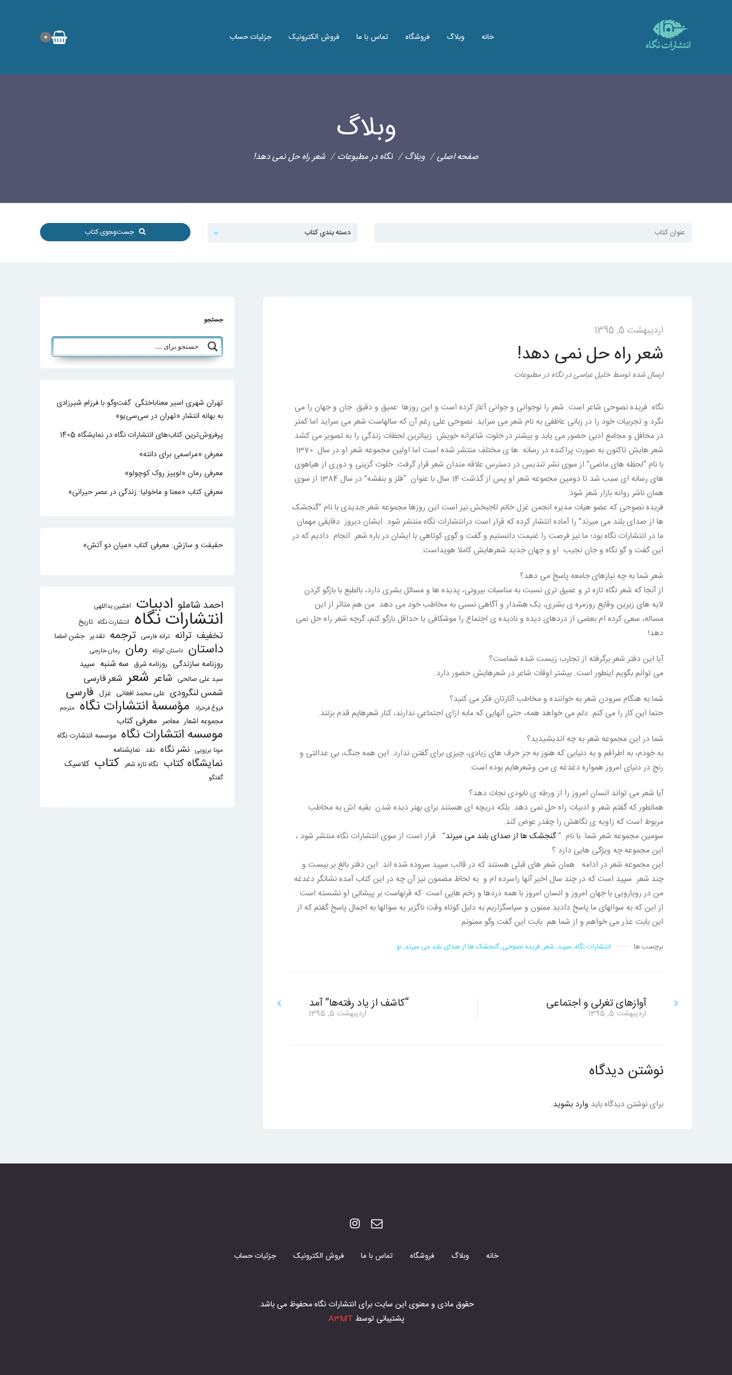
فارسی (80, 693)
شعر (548, 946)
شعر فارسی (102, 678)
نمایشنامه (126, 750)
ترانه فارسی (155, 636)
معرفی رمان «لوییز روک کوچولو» (174, 473)
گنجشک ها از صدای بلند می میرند (501, 836)
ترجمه (123, 635)
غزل (105, 694)
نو (398, 946)
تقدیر (97, 636)
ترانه (183, 636)
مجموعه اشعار (203, 722)
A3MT (340, 1319)
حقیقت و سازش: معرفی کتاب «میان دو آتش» (153, 545)
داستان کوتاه (168, 651)
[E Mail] (377, 1224)
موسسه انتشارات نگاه (172, 735)
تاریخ (85, 622)
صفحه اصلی (458, 157)
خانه (488, 37)
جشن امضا (69, 637)
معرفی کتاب (137, 721)
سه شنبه (114, 664)
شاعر (163, 678)
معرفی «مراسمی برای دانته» (181, 454)
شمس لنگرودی (196, 693)
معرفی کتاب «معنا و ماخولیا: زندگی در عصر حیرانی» (145, 492)
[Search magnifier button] (213, 346)
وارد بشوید (570, 1104)
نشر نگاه (175, 749)
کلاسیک (77, 764)
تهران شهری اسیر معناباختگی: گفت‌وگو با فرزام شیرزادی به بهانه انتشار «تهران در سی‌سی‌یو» (140, 410)
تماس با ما (372, 37)
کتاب (107, 763)
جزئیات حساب (250, 37)
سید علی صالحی (200, 679)
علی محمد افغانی (140, 694)
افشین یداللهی (112, 606)
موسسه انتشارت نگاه (86, 736)
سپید (564, 946)
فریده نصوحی (521, 946)
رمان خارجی (105, 650)
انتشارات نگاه (593, 946)
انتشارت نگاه (113, 622)
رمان (136, 649)
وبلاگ (455, 37)
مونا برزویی (209, 750)
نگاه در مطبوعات (365, 157)
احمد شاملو (200, 605)
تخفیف (210, 636)
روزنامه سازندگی (198, 664)
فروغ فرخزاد (209, 708)
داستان (205, 649)
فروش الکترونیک (314, 37)
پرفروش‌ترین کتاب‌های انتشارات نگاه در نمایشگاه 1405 (141, 435)
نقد (150, 750)
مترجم (67, 708)
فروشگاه (417, 37)
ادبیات (154, 604)
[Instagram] (355, 1224)
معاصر (170, 722)
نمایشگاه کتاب (193, 764)
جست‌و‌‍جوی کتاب (112, 232)
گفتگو (216, 777)
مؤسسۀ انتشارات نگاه (134, 707)
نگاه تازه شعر (141, 764)
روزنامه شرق (151, 665)
